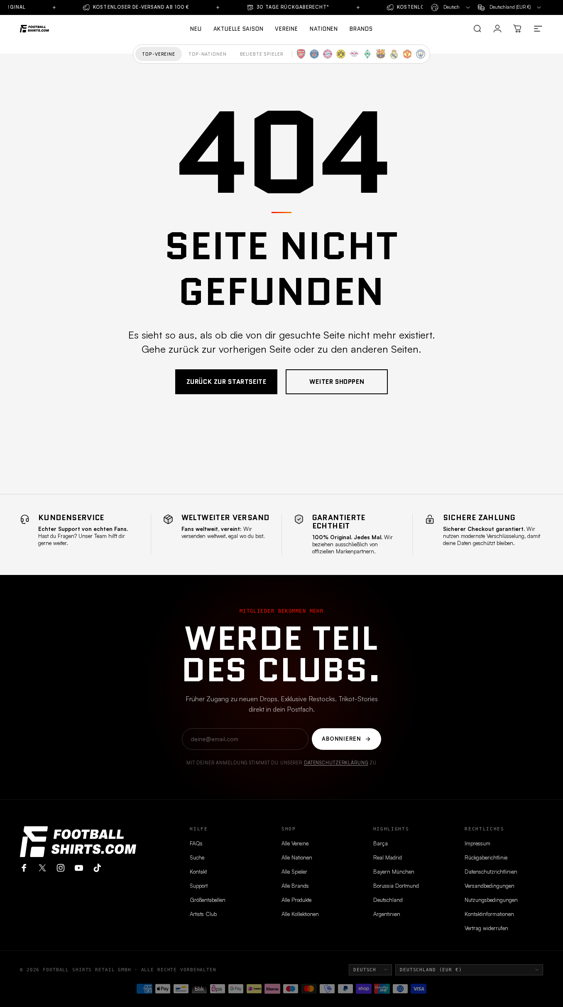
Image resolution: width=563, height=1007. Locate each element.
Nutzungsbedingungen (491, 899)
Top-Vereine (158, 54)
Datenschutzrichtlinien (491, 871)
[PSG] (314, 54)
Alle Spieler (294, 871)
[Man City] (420, 54)
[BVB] (340, 54)
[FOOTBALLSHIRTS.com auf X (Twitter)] (42, 868)
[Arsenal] (301, 54)
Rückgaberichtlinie (486, 857)
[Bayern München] (327, 54)
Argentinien (386, 914)
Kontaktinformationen (489, 914)
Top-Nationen (207, 54)
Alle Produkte (296, 899)
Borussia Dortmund (396, 885)
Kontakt (198, 871)
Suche (197, 857)
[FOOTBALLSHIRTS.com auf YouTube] (79, 868)
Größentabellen (207, 899)
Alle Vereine (295, 843)
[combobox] (451, 7)
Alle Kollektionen (300, 914)
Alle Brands (295, 885)
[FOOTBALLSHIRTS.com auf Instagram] (60, 868)
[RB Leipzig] (354, 54)
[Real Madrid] (394, 54)
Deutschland (388, 899)
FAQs (196, 843)
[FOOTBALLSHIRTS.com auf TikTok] (97, 868)
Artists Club (203, 914)
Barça (380, 843)
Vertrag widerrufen (486, 928)
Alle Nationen (297, 857)
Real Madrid (387, 857)
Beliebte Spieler (262, 54)
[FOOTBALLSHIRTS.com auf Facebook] (24, 868)
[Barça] (380, 54)
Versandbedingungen (489, 885)
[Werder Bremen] (367, 54)
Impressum (477, 843)
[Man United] (407, 54)
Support (199, 885)
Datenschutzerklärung (336, 763)
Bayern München (393, 871)
